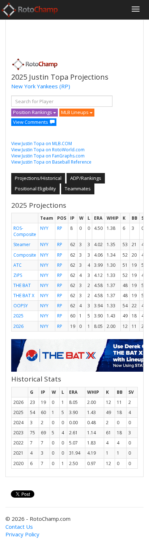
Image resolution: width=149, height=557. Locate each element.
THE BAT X (23, 295)
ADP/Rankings (85, 178)
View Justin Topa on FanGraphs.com (48, 156)
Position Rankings (33, 112)
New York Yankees (34, 86)
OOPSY (20, 306)
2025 (18, 316)
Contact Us (19, 526)
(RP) (64, 86)
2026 (18, 326)
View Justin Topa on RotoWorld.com (48, 150)
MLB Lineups (75, 112)
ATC (17, 265)
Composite (24, 255)
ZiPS (17, 275)
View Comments (30, 122)
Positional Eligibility (35, 188)
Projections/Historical (38, 178)
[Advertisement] (69, 36)
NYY (44, 228)
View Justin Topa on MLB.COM (41, 143)
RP (59, 228)
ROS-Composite (24, 231)
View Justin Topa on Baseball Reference (51, 162)
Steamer (21, 244)
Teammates (78, 188)
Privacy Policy (22, 534)
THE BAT (22, 285)
